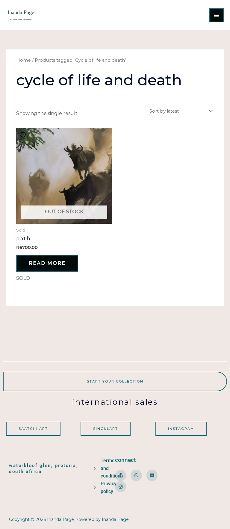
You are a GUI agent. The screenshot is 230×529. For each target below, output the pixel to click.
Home (23, 60)
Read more (47, 263)
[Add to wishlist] (23, 135)
